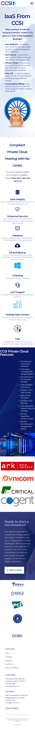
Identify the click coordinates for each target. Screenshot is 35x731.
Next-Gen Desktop (12, 668)
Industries (8, 660)
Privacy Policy (17, 724)
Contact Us (9, 664)
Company (8, 657)
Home (7, 653)
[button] (31, 3)
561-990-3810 (10, 684)
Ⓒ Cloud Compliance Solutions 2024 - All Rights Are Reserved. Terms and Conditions (17, 720)
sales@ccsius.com (12, 686)
